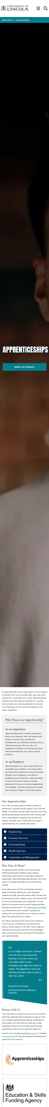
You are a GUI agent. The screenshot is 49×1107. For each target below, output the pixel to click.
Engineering (15, 831)
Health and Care (17, 851)
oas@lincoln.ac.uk (28, 1033)
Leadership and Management (24, 857)
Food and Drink (17, 844)
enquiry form (10, 1036)
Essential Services (18, 838)
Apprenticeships (22, 20)
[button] (38, 8)
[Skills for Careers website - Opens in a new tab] (24, 1059)
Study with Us (7, 20)
